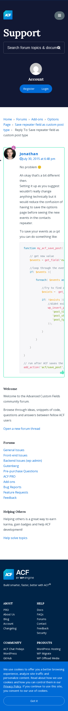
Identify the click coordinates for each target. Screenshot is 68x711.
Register (29, 89)
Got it (34, 701)
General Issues (13, 450)
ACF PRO (9, 476)
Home (7, 119)
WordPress (10, 653)
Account (8, 623)
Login (45, 89)
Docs (40, 610)
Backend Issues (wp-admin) (22, 461)
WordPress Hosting (48, 649)
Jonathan (29, 153)
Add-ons (37, 119)
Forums (21, 119)
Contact (41, 623)
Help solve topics (15, 538)
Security (41, 633)
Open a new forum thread (21, 429)
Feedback (10, 498)
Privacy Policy (12, 686)
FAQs (40, 614)
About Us (9, 614)
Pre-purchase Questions (20, 471)
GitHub (7, 658)
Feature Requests (15, 492)
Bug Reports (12, 487)
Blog (6, 619)
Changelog (9, 628)
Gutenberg (11, 466)
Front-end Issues (15, 455)
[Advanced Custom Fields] (8, 15)
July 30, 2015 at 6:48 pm (38, 159)
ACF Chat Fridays (13, 649)
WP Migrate (44, 653)
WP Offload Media (48, 658)
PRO (6, 610)
